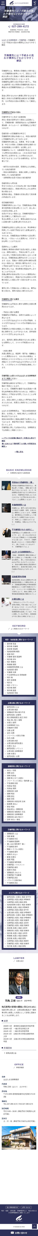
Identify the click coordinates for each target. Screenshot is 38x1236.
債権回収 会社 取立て (15, 817)
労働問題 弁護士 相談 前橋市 (18, 944)
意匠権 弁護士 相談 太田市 (17, 928)
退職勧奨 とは (12, 834)
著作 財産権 (11, 680)
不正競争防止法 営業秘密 (16, 675)
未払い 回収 (11, 770)
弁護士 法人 (11, 746)
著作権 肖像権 (12, 646)
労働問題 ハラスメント (16, 865)
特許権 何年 (11, 659)
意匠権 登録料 (12, 649)
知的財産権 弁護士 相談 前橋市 (19, 905)
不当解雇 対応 (12, 839)
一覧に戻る (19, 452)
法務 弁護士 (11, 754)
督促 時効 (10, 807)
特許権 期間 (11, 688)
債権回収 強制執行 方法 (16, 812)
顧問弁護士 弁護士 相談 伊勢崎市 (20, 915)
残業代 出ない (12, 854)
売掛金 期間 (11, 788)
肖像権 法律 (11, 672)
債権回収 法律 (12, 791)
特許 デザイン (12, 685)
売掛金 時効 (11, 786)
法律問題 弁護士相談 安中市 (18, 910)
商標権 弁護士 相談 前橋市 (17, 936)
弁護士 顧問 (11, 723)
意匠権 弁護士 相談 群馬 (16, 938)
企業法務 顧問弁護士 (15, 743)
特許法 (9, 683)
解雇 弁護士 (11, 857)
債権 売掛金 (11, 776)
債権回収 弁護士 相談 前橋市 (18, 931)
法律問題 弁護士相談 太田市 (18, 923)
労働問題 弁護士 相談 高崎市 (18, 925)
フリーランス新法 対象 (16, 736)
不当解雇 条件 (12, 847)
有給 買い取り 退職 (14, 720)
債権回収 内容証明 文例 (16, 801)
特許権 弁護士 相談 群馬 (16, 946)
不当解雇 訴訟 (12, 883)
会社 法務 (10, 733)
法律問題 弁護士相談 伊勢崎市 (18, 900)
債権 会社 (10, 773)
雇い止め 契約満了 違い (16, 844)
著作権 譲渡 (11, 690)
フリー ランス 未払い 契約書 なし (20, 781)
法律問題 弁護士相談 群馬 (17, 902)
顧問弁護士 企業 (13, 756)
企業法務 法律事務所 (15, 751)
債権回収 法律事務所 (15, 814)
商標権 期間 (11, 665)
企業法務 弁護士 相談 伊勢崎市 (19, 912)
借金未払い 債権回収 (15, 809)
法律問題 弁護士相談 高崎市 (18, 941)
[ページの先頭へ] (34, 1226)
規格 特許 (10, 654)
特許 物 (10, 677)
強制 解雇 (10, 836)
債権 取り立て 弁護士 (15, 778)
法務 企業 (10, 730)
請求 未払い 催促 (13, 820)
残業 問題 (10, 860)
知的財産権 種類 (13, 652)
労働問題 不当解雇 (14, 875)
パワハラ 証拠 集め (14, 880)
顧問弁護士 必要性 (14, 715)
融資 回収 (10, 799)
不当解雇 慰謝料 (13, 841)
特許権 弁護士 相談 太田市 (17, 933)
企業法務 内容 (12, 741)
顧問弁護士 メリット (15, 748)
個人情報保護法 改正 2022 (17, 717)
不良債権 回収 (12, 783)
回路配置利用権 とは (15, 667)
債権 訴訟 (10, 796)
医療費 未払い (12, 804)
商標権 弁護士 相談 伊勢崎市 (18, 907)
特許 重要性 (11, 662)
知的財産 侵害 (12, 670)
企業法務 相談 (12, 710)
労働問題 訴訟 (12, 878)
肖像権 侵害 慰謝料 (14, 657)
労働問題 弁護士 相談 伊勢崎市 (19, 918)
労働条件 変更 (12, 728)
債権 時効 (10, 794)
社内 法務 (10, 738)
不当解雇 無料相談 (14, 862)
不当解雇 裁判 (12, 852)
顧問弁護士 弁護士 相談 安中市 (19, 897)
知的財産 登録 (12, 693)
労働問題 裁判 (12, 867)
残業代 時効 (11, 870)
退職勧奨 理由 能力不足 (16, 712)
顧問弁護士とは (13, 707)
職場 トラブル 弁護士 (15, 849)
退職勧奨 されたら (14, 873)
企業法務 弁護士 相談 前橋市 (18, 920)
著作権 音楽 (11, 644)
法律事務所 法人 (13, 725)
